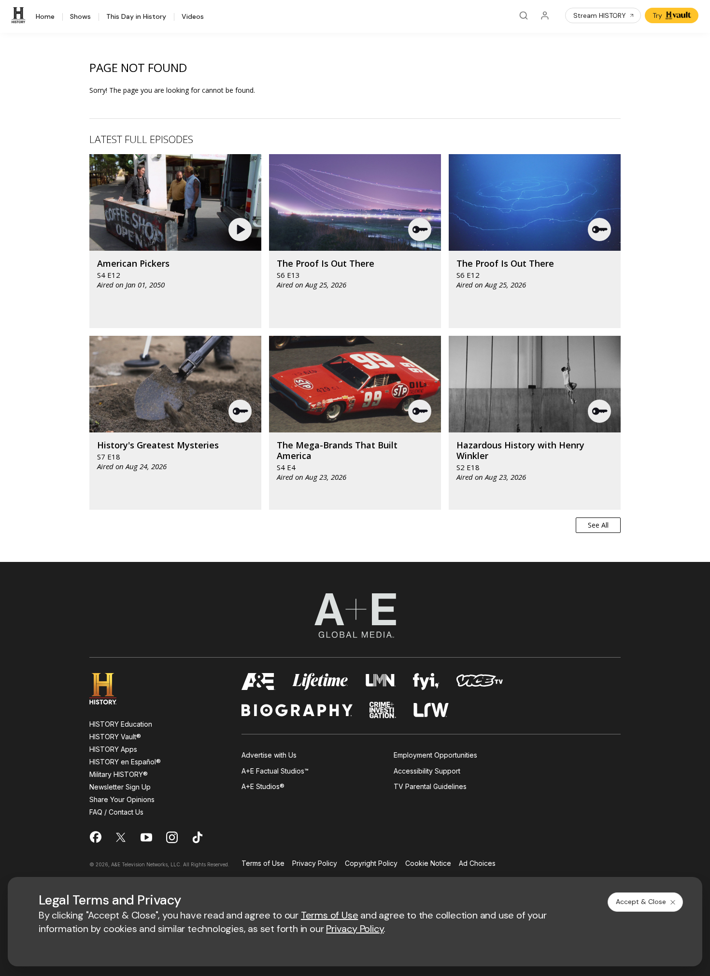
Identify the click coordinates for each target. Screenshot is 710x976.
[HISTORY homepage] (109, 688)
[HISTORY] (20, 15)
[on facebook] (95, 837)
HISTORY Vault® (115, 736)
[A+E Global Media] (355, 615)
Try (657, 15)
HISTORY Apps (113, 749)
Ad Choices (477, 863)
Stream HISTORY (599, 15)
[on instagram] (172, 837)
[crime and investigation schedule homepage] (383, 710)
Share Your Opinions (122, 799)
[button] (241, 229)
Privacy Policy (314, 863)
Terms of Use (262, 863)
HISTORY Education (120, 724)
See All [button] (598, 525)
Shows (80, 17)
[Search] (523, 15)
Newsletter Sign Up (120, 787)
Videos (193, 17)
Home (45, 17)
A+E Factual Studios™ (275, 771)
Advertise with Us (269, 755)
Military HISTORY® (118, 774)
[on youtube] (146, 837)
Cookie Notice (428, 863)
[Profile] (545, 15)
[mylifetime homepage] (320, 681)
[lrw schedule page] (431, 710)
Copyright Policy (371, 863)
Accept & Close (641, 901)
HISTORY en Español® (125, 762)
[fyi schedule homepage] (426, 681)
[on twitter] (121, 837)
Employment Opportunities (435, 755)
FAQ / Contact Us (116, 812)
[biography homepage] (297, 710)
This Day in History (136, 17)
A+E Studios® (262, 786)
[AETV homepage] (258, 681)
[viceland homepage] (479, 681)
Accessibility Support (427, 771)
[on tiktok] (197, 837)
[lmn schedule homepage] (381, 681)
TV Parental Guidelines (430, 786)
